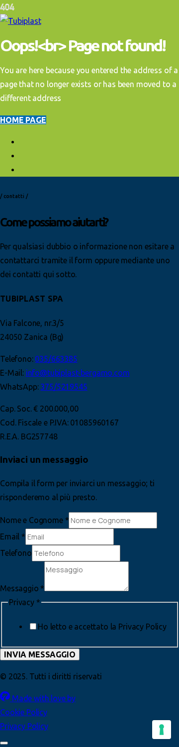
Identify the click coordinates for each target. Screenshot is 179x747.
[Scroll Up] (4, 743)
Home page (23, 119)
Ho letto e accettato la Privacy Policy (102, 626)
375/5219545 (63, 386)
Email (12, 536)
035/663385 (56, 358)
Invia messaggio (40, 654)
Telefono (16, 552)
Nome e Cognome (34, 520)
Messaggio (22, 588)
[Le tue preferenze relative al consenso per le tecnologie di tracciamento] (161, 729)
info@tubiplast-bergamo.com (78, 372)
